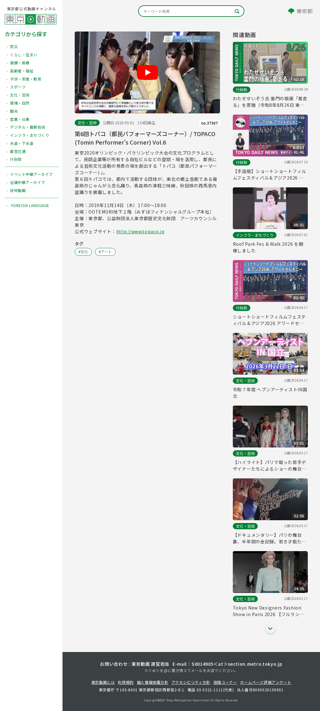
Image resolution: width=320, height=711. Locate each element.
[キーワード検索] (191, 11)
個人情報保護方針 (152, 682)
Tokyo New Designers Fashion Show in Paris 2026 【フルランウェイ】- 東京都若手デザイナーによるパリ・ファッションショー (269, 611)
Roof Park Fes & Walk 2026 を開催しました (268, 247)
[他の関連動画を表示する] (270, 628)
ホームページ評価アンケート (265, 682)
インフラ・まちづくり (254, 235)
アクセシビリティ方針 (191, 682)
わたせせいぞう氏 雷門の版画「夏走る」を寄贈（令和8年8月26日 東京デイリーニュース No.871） (270, 101)
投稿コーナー (225, 682)
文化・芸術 (87, 122)
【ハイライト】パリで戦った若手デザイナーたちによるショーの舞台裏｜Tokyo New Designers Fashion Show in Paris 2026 (269, 465)
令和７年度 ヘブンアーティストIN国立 (270, 392)
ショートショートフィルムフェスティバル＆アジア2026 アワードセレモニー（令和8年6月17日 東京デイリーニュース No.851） (269, 320)
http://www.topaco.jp (140, 231)
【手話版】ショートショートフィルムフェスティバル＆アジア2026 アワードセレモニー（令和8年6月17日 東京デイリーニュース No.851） (269, 174)
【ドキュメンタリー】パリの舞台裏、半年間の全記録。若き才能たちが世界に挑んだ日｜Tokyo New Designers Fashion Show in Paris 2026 (270, 538)
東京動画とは (103, 682)
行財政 (241, 89)
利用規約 (125, 682)
